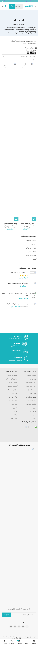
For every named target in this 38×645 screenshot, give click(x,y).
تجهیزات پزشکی (31, 255)
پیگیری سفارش (31, 404)
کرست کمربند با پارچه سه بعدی (18, 283)
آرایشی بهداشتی (31, 240)
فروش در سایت (12, 375)
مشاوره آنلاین (31, 375)
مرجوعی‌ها (33, 408)
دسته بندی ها (18, 24)
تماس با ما (33, 393)
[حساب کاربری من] (2, 6)
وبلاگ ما (14, 415)
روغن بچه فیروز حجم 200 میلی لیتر (16, 304)
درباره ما (14, 411)
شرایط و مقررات (12, 383)
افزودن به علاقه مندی (22, 65)
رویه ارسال (14, 404)
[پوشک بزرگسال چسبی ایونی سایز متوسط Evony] (33, 296)
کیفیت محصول (12, 386)
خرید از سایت (32, 401)
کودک (34, 259)
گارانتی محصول (12, 390)
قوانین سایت (13, 401)
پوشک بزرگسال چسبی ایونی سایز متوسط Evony (15, 294)
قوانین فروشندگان (11, 379)
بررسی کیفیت (31, 379)
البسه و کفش (32, 252)
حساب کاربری (32, 390)
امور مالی (14, 393)
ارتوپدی (33, 244)
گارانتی (34, 419)
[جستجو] (12, 6)
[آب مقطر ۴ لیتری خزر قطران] (33, 275)
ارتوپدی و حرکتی (31, 248)
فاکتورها (14, 408)
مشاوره (34, 415)
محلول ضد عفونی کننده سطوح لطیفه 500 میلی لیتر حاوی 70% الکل (27, 225)
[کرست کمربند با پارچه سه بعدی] (33, 285)
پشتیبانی (33, 411)
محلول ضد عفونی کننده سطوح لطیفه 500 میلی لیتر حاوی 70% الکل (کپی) (10, 225)
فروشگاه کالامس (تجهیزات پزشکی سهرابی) (14, 638)
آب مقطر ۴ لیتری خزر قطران (19, 273)
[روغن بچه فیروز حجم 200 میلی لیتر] (33, 306)
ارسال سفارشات (31, 386)
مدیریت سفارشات (30, 383)
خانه (35, 41)
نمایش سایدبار (29, 48)
